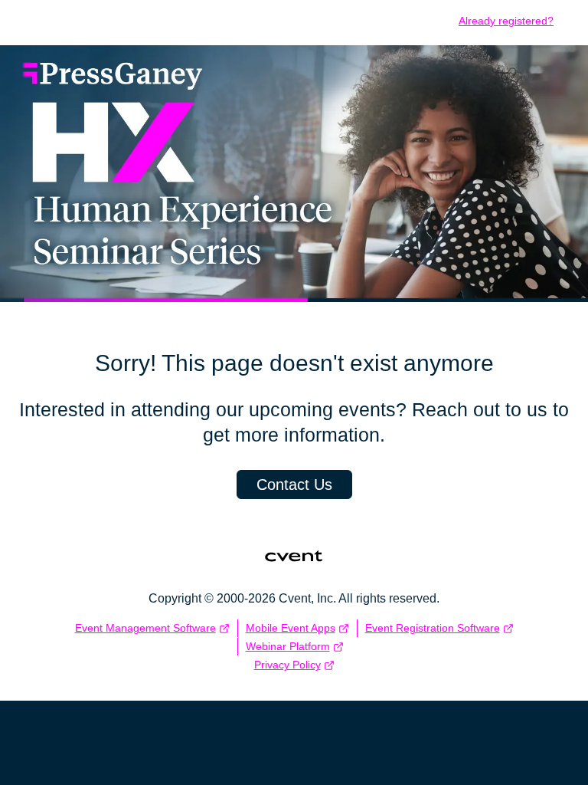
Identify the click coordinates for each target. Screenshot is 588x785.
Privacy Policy (287, 665)
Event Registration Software (432, 628)
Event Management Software (145, 628)
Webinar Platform (288, 646)
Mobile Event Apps (290, 628)
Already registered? (506, 21)
